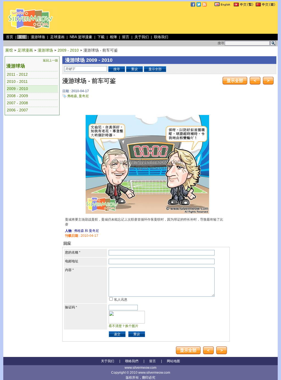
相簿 (113, 37)
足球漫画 (57, 37)
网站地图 (173, 361)
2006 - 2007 (17, 110)
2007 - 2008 (17, 103)
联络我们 (161, 37)
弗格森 (72, 96)
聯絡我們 (131, 361)
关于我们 (141, 37)
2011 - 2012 (17, 74)
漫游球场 (38, 37)
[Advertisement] (177, 20)
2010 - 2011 (17, 81)
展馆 (22, 37)
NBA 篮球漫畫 (81, 37)
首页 (9, 37)
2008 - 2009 (17, 96)
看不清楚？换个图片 (123, 326)
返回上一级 (50, 60)
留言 (125, 37)
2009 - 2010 (68, 50)
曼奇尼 (84, 96)
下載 (101, 37)
